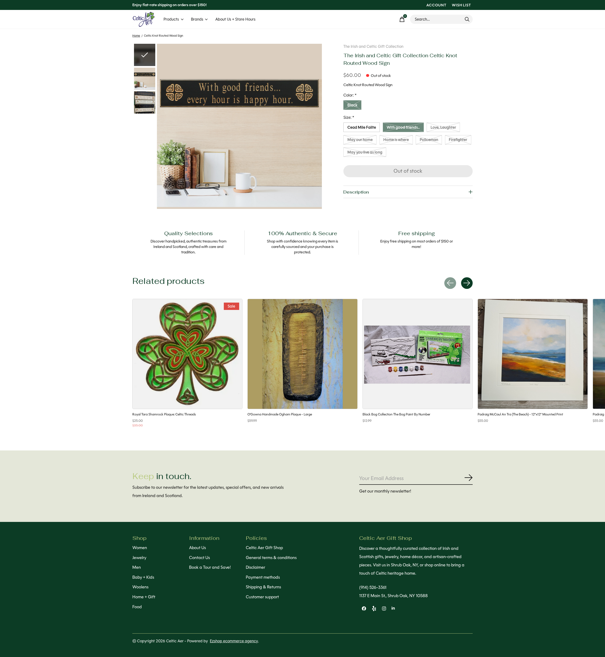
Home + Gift (143, 597)
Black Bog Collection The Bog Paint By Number (396, 414)
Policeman (429, 140)
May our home (360, 140)
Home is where (396, 140)
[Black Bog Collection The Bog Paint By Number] (418, 354)
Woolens (140, 587)
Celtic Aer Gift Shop (264, 548)
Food (137, 607)
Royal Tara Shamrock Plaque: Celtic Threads (164, 414)
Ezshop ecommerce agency (234, 641)
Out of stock (407, 171)
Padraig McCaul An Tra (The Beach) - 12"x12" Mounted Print (520, 414)
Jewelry (139, 558)
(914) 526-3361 (372, 587)
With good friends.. (403, 127)
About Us (197, 548)
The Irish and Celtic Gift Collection (373, 46)
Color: (349, 95)
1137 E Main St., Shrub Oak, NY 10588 (393, 596)
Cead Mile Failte (361, 127)
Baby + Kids (143, 577)
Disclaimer (255, 567)
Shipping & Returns (263, 587)
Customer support (262, 597)
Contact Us (199, 558)
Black (352, 105)
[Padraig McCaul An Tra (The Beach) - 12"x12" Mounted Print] (533, 354)
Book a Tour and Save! (210, 567)
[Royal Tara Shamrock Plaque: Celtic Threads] (187, 354)
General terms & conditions (271, 558)
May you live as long (364, 152)
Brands (197, 19)
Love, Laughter (443, 127)
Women (139, 548)
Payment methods (263, 577)
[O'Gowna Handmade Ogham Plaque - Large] (302, 354)
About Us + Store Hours (235, 19)
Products (171, 19)
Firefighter (458, 140)
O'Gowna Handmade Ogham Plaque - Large (279, 414)
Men (136, 567)
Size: (348, 117)
